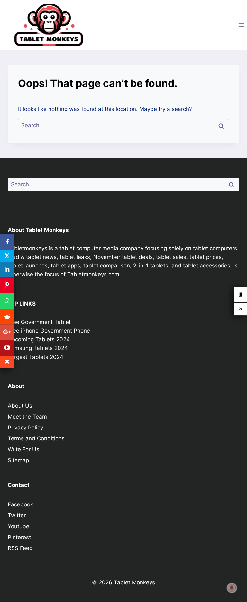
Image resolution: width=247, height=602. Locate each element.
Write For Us (23, 449)
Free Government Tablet (39, 322)
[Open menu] (241, 25)
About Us (20, 406)
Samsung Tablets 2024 (38, 348)
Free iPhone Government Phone (49, 330)
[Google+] (7, 332)
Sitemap (18, 460)
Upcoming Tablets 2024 (39, 339)
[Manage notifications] (232, 588)
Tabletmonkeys (27, 248)
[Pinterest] (7, 285)
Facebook (20, 504)
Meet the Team (27, 416)
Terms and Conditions (36, 438)
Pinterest (19, 537)
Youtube (18, 526)
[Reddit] (7, 317)
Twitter (17, 515)
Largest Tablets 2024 (35, 357)
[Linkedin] (7, 270)
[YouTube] (7, 348)
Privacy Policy (25, 427)
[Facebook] (7, 242)
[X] (7, 256)
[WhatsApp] (7, 301)
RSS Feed (20, 548)
